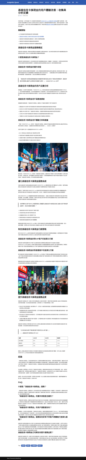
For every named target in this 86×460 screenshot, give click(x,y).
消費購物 (64, 2)
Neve (8, 458)
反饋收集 (23, 445)
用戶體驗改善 (34, 445)
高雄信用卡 (40, 445)
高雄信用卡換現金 (50, 24)
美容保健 (53, 2)
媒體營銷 (30, 2)
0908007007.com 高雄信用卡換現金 (49, 21)
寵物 (69, 2)
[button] (78, 2)
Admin (20, 15)
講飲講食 (59, 2)
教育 (73, 2)
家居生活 (47, 2)
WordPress (18, 458)
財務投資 (41, 2)
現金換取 (28, 445)
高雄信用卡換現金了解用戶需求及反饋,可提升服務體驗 (31, 36)
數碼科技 (35, 2)
